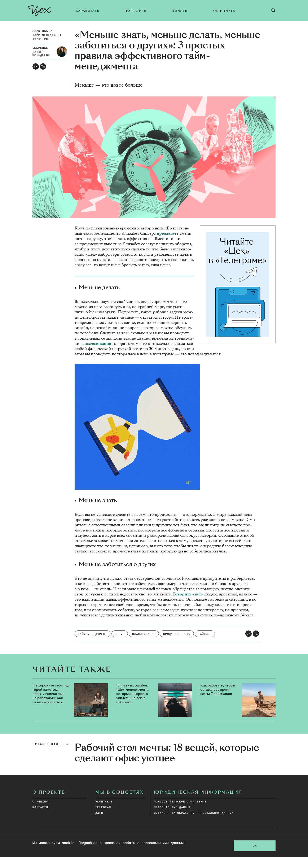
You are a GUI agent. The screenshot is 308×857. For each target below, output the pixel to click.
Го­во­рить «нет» (188, 594)
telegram (103, 807)
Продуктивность (176, 634)
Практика (40, 31)
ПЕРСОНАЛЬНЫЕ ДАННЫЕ (172, 807)
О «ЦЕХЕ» (40, 801)
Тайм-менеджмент (47, 35)
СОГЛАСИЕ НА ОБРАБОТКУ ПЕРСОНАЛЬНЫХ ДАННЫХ (193, 813)
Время (119, 634)
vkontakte (104, 801)
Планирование (143, 634)
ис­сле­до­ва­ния (97, 343)
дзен (99, 813)
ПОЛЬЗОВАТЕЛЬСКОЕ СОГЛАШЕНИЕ (180, 801)
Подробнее (88, 843)
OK (254, 845)
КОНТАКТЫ (40, 807)
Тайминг (205, 634)
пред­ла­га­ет (168, 233)
